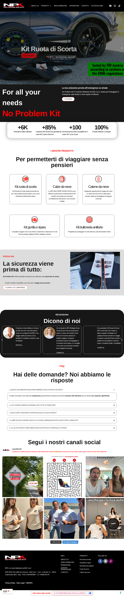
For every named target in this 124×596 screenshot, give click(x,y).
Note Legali (20, 583)
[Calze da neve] (62, 179)
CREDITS (29, 583)
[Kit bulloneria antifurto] (89, 219)
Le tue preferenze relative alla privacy (70, 593)
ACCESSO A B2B (97, 6)
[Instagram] (115, 6)
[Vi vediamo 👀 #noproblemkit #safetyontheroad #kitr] (22, 518)
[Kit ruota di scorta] (25, 179)
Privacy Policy (10, 583)
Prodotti (45, 6)
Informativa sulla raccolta (41, 593)
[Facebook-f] (100, 561)
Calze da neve (62, 187)
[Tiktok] (119, 6)
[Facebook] (110, 6)
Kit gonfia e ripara (35, 227)
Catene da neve (98, 187)
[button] (2, 48)
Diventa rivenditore (66, 568)
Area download (60, 6)
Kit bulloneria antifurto (89, 227)
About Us (35, 6)
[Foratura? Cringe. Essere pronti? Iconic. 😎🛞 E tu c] (22, 476)
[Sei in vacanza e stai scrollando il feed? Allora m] (64, 476)
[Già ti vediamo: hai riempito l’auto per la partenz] (64, 518)
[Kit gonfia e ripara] (34, 219)
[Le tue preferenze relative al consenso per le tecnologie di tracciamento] (120, 592)
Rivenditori (74, 6)
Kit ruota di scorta (25, 187)
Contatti (85, 6)
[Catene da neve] (98, 179)
